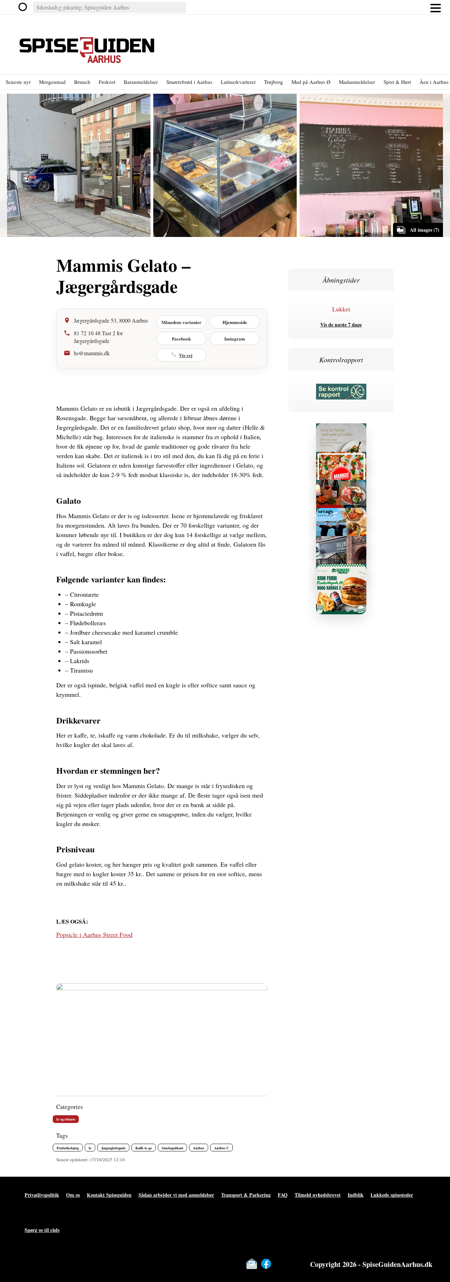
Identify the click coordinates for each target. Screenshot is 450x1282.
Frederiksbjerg (68, 1147)
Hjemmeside (235, 322)
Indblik (356, 1194)
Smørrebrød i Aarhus (189, 81)
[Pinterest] (295, 1263)
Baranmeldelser (141, 81)
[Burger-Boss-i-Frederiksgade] (341, 572)
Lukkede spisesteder (392, 1194)
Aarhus (198, 1147)
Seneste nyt (18, 81)
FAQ (283, 1194)
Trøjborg (273, 81)
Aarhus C (221, 1147)
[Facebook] (266, 1263)
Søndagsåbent (172, 1147)
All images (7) (424, 229)
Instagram (234, 338)
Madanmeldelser (357, 81)
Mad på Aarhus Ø (310, 81)
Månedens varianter (181, 322)
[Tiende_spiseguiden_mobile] (341, 431)
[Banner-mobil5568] (341, 516)
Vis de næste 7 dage (341, 324)
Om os (73, 1194)
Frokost (107, 81)
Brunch (82, 81)
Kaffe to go (143, 1147)
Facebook (181, 338)
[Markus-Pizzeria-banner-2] (341, 460)
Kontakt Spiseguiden (109, 1194)
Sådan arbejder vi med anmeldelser (176, 1194)
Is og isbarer (65, 1119)
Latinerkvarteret (238, 81)
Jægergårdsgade (113, 1147)
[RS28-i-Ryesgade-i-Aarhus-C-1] (341, 544)
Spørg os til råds (42, 1230)
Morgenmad (52, 81)
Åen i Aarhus (434, 81)
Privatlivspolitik (42, 1194)
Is (90, 1147)
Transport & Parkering (246, 1194)
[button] (435, 7)
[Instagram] (280, 1263)
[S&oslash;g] (23, 7)
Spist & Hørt (397, 81)
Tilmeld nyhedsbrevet (318, 1194)
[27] (341, 488)
